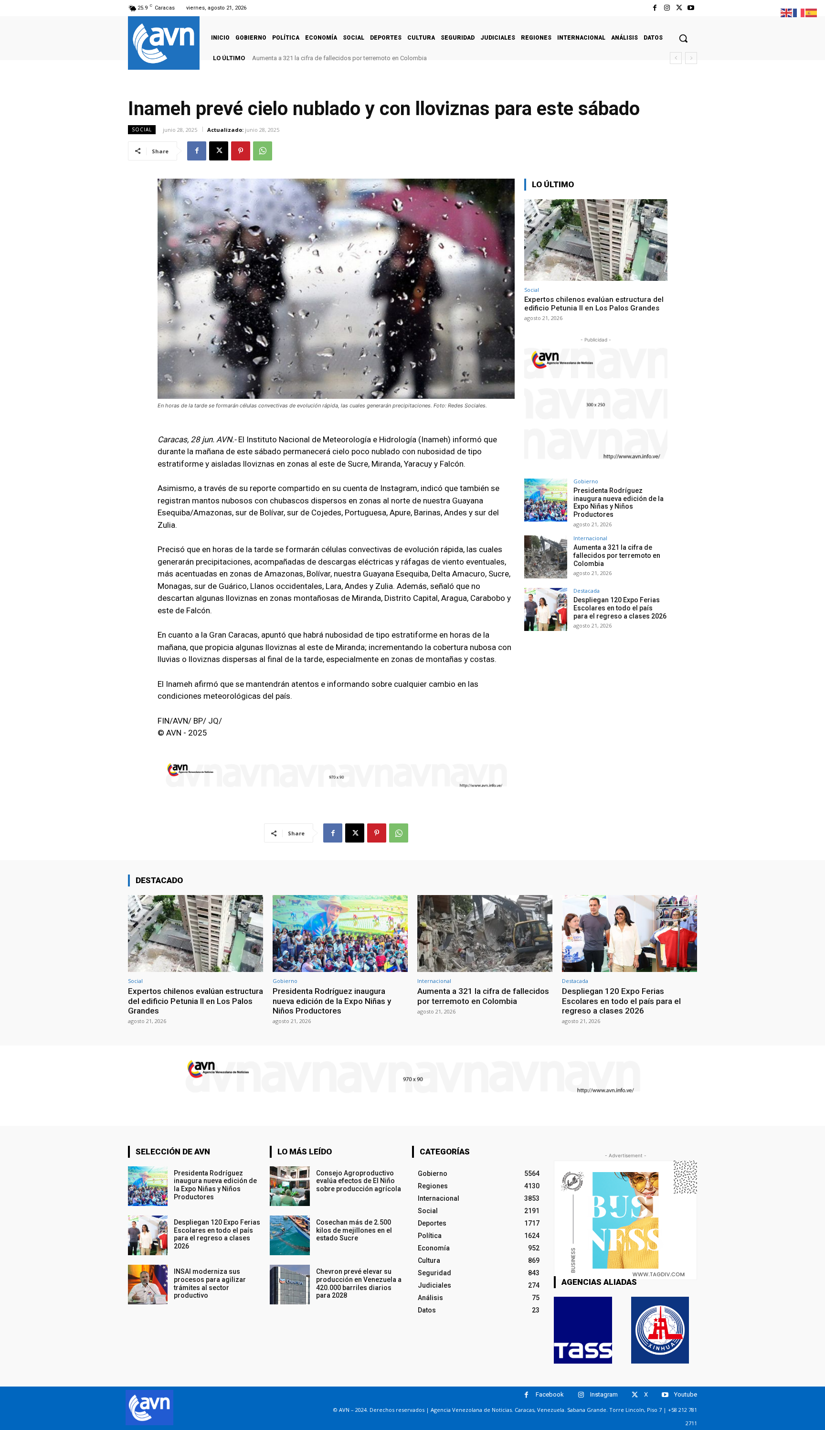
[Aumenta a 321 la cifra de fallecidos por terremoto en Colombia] (545, 556)
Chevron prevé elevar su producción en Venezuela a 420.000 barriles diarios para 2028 (359, 1283)
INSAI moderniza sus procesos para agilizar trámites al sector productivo (210, 1283)
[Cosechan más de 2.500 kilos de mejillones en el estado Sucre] (289, 1235)
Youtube (685, 1394)
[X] (679, 8)
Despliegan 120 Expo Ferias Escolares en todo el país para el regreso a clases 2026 (370, 58)
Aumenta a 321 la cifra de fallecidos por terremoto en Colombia (616, 555)
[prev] (676, 58)
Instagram (604, 1394)
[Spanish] (811, 12)
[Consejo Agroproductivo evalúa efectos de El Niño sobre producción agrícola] (289, 1186)
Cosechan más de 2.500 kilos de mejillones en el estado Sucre (354, 1230)
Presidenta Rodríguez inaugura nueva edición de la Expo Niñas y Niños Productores (618, 502)
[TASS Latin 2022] (583, 1330)
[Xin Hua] (660, 1330)
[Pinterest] (240, 150)
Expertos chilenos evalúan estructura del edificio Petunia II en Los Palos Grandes (594, 303)
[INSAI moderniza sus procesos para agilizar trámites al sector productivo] (148, 1284)
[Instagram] (667, 8)
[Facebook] (655, 8)
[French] (799, 12)
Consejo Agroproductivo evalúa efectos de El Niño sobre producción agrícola (358, 1181)
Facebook (550, 1394)
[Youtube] (691, 8)
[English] (787, 12)
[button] (683, 38)
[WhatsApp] (262, 150)
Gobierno (585, 481)
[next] (691, 58)
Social (142, 129)
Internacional (590, 538)
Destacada (586, 590)
